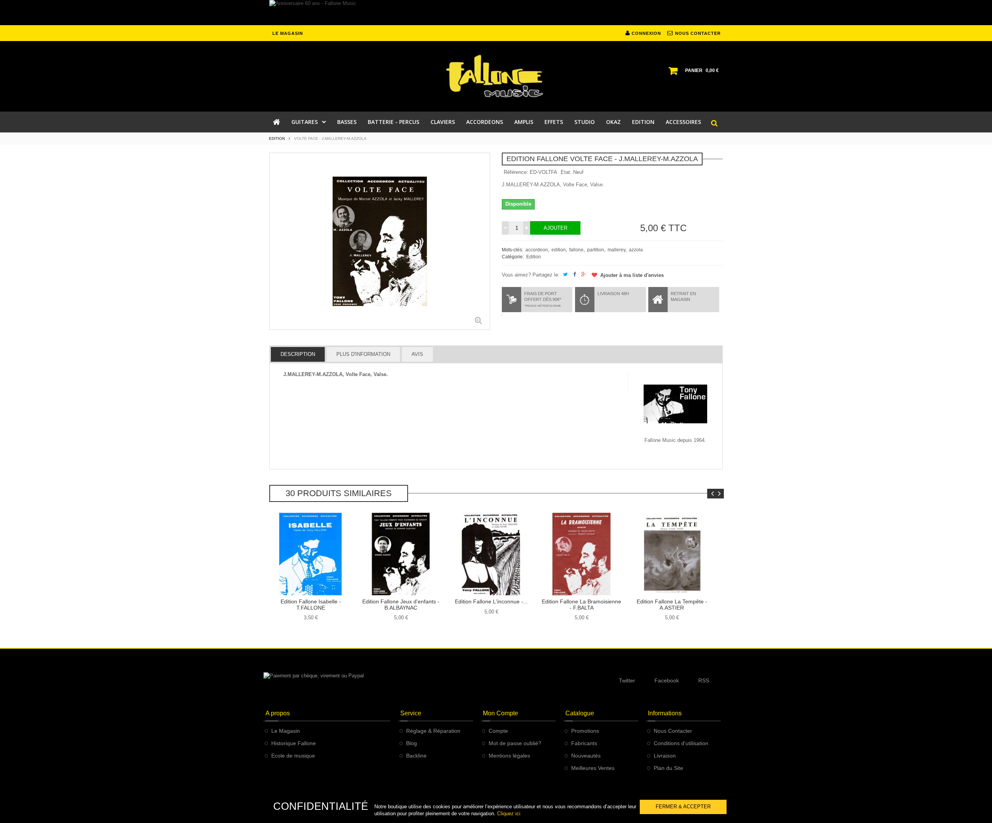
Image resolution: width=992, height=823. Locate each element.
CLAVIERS (443, 121)
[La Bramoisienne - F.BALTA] (581, 554)
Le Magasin (285, 731)
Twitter (627, 680)
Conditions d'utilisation (681, 743)
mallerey (616, 250)
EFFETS (553, 121)
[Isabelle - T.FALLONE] (310, 554)
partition (595, 250)
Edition (533, 256)
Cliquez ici (508, 813)
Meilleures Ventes (593, 768)
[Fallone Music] (496, 76)
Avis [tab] (417, 354)
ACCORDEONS (484, 121)
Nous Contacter (673, 731)
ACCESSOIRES (683, 121)
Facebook (666, 680)
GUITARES (304, 121)
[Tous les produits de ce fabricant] (675, 403)
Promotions (585, 731)
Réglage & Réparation (433, 731)
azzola (636, 250)
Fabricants (584, 743)
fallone (576, 250)
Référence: (516, 172)
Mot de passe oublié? (515, 743)
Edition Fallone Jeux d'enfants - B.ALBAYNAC (400, 604)
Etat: (566, 172)
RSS (703, 680)
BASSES (346, 121)
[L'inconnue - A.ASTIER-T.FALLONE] (491, 554)
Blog (411, 743)
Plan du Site (668, 768)
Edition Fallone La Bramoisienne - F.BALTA (581, 604)
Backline (416, 756)
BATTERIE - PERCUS (393, 121)
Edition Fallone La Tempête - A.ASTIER (672, 604)
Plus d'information (363, 354)
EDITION (643, 121)
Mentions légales (509, 756)
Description (298, 354)
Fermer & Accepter (683, 806)
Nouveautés (586, 756)
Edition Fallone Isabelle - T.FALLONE (311, 604)
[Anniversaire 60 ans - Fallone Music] (496, 12)
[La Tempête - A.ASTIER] (671, 554)
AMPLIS (523, 121)
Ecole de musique (293, 756)
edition (558, 250)
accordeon (536, 250)
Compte (498, 731)
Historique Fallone (293, 743)
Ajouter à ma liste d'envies (631, 275)
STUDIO (584, 121)
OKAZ (613, 121)
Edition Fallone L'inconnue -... (491, 601)
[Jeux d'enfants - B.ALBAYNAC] (401, 554)
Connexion (645, 33)
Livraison (665, 756)
